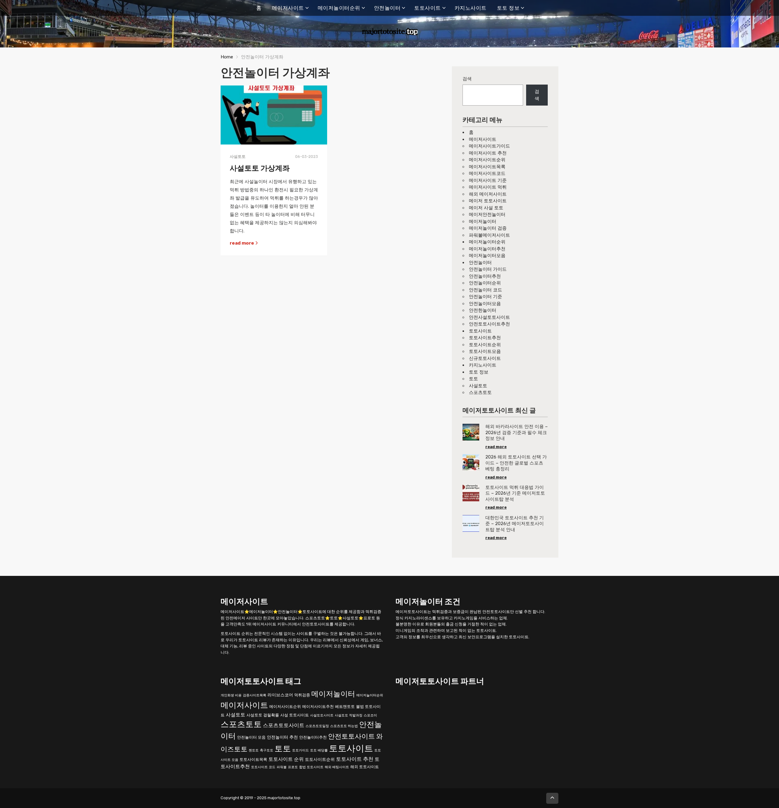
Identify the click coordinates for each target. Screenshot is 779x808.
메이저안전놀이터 (487, 214)
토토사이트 (427, 8)
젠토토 (254, 750)
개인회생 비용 (231, 695)
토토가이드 (300, 750)
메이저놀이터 (482, 221)
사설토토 (478, 385)
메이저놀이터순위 (339, 8)
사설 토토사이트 (294, 714)
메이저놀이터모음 (487, 255)
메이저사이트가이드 (489, 146)
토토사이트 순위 (286, 759)
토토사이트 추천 (354, 759)
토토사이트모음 (485, 351)
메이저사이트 (288, 8)
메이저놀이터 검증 (488, 228)
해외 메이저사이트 (488, 194)
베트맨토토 (345, 706)
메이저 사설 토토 (486, 208)
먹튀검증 (302, 694)
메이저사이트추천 (318, 706)
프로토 (293, 767)
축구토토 (266, 750)
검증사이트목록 (254, 695)
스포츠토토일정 (317, 726)
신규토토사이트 (485, 358)
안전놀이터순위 (485, 283)
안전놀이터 (387, 8)
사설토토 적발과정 (348, 715)
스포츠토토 (480, 392)
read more (242, 243)
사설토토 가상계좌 (260, 168)
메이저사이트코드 (487, 173)
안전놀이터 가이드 (488, 269)
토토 (473, 378)
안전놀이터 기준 (485, 296)
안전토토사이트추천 (489, 324)
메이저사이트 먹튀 (488, 187)
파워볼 (282, 767)
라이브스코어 (280, 694)
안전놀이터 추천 (282, 737)
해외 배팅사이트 (337, 767)
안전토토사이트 (351, 736)
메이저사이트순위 (487, 159)
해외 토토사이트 (364, 766)
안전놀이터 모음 (251, 737)
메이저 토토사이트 (488, 201)
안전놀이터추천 (485, 276)
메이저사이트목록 (487, 166)
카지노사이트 (471, 8)
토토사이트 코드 (263, 767)
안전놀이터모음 (485, 303)
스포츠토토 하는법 (344, 726)
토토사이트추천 (485, 337)
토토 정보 (508, 8)
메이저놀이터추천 (487, 249)
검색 (467, 79)
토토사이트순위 (485, 344)
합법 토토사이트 (311, 767)
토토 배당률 (319, 750)
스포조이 (370, 715)
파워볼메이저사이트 (489, 235)
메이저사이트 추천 (488, 153)
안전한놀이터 (482, 310)
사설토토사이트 (322, 715)
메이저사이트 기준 (488, 180)
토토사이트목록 (253, 759)
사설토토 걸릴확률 (262, 714)
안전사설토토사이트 (489, 317)
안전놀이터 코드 (485, 290)
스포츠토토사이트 (283, 725)
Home (227, 57)
